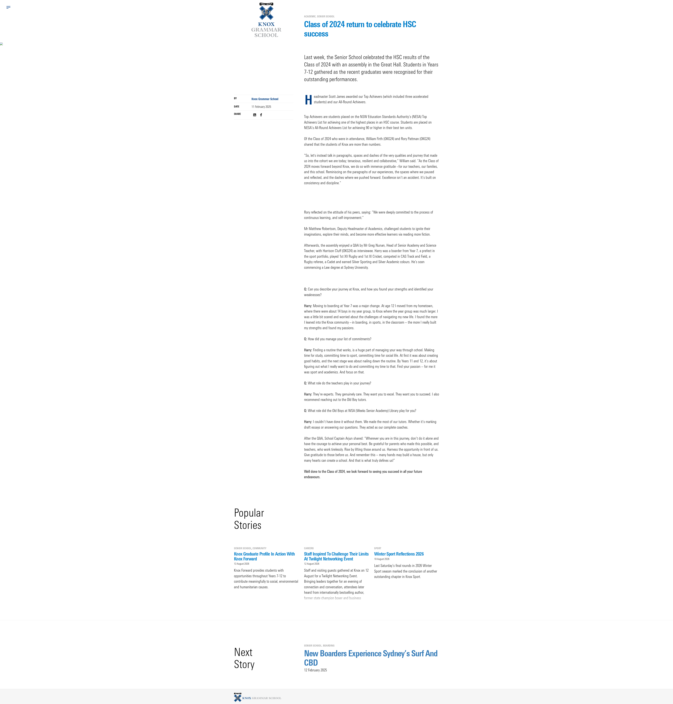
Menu (8, 7)
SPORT (377, 548)
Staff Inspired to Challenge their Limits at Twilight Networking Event (336, 556)
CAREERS (309, 548)
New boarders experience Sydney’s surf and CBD (371, 658)
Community (259, 548)
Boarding (328, 645)
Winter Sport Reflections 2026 (399, 554)
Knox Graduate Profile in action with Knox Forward (264, 556)
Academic (310, 16)
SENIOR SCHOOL (326, 16)
